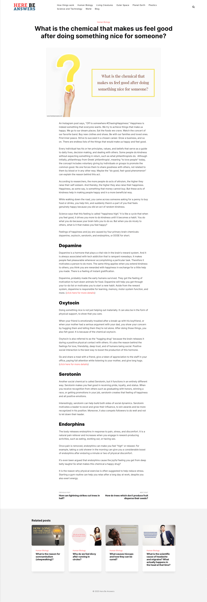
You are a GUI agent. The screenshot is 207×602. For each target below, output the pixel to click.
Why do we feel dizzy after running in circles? (84, 556)
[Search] (193, 7)
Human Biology (85, 5)
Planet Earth (139, 5)
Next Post (126, 496)
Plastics (153, 5)
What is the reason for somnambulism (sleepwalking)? (48, 556)
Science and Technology (69, 9)
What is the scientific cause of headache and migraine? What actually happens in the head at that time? (158, 559)
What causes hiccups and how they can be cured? (121, 556)
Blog (97, 9)
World (89, 9)
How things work (65, 5)
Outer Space (122, 5)
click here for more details (80, 292)
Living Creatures (104, 5)
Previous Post (79, 496)
